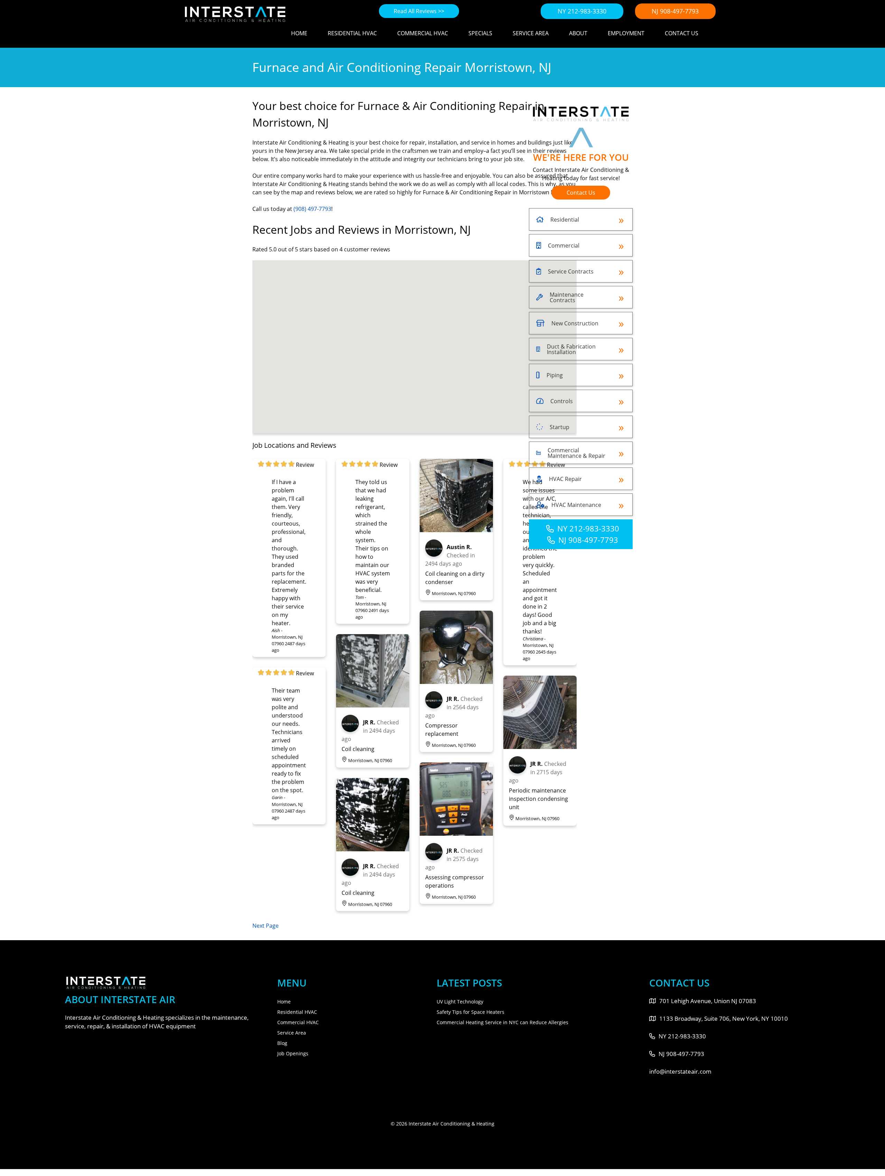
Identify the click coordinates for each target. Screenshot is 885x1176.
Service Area (531, 33)
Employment (626, 33)
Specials (480, 33)
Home (299, 33)
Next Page (265, 925)
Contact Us (681, 33)
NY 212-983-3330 (582, 11)
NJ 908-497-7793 (675, 11)
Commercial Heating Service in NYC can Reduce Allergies (502, 1022)
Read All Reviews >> (419, 11)
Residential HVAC (352, 33)
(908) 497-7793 (312, 209)
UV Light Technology (460, 1001)
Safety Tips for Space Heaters (470, 1012)
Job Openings (292, 1053)
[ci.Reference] (372, 705)
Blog (282, 1043)
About (578, 33)
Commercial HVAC (422, 33)
